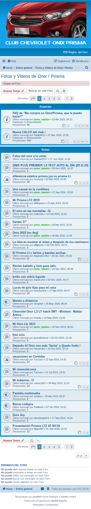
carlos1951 (40, 383)
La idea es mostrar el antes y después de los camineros (51, 242)
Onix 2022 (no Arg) (25, 232)
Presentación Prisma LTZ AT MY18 (36, 425)
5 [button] (59, 99)
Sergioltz (38, 303)
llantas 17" (20, 221)
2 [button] (44, 99)
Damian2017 (40, 159)
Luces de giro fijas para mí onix (34, 287)
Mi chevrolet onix (24, 369)
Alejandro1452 (41, 255)
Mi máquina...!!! (23, 380)
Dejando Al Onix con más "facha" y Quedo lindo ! (46, 345)
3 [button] (49, 99)
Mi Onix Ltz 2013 (24, 324)
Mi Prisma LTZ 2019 (26, 200)
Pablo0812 (39, 135)
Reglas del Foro (11, 83)
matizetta (39, 214)
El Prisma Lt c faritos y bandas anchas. (39, 252)
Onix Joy (19, 415)
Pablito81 (39, 407)
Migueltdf (38, 428)
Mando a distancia (25, 300)
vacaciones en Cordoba (29, 356)
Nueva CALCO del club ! (29, 132)
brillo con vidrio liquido (29, 276)
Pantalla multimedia (26, 393)
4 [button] (54, 99)
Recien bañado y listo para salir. (35, 266)
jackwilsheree (41, 337)
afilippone (39, 245)
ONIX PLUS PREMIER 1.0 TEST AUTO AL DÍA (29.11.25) (50, 165)
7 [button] (67, 99)
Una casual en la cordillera (31, 189)
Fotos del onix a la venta (29, 156)
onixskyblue (40, 290)
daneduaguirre (41, 418)
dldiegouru (39, 203)
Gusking (38, 179)
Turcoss (38, 359)
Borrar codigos (23, 404)
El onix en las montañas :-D (31, 211)
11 (87, 141)
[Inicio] (45, 20)
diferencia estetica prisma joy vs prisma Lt (42, 176)
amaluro (38, 396)
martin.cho (39, 279)
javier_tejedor (41, 119)
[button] (33, 98)
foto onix (19, 334)
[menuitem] (11, 61)
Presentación (34, 122)
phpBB (36, 496)
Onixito (37, 318)
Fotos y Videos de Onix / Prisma (32, 76)
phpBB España (59, 500)
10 (87, 125)
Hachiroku (39, 348)
